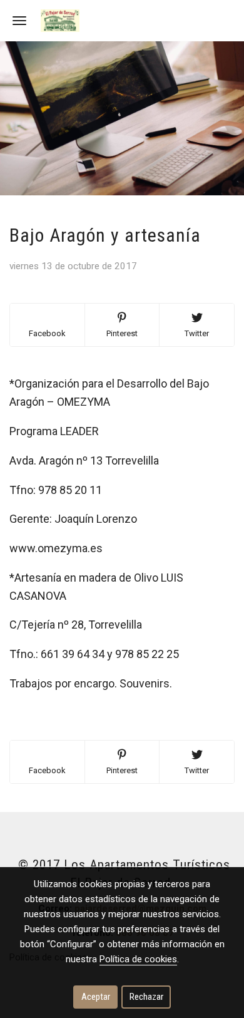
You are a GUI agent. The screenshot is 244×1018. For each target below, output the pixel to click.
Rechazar (146, 996)
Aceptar (95, 996)
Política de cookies (138, 959)
